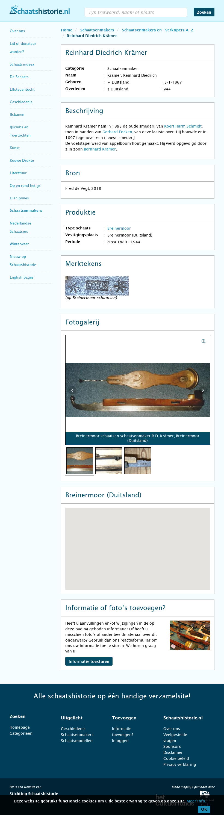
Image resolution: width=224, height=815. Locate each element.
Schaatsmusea (22, 64)
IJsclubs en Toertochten (20, 131)
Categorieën (21, 733)
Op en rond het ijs (25, 186)
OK (204, 809)
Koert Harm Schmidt (183, 126)
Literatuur (18, 173)
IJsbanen (17, 115)
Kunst (15, 148)
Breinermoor (119, 228)
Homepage (20, 727)
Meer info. (196, 801)
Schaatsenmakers (26, 210)
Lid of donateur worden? (23, 48)
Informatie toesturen (89, 662)
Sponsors (172, 746)
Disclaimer (173, 752)
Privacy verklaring (179, 764)
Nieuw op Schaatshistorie (23, 261)
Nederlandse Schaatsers (20, 227)
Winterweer (19, 244)
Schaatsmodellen (77, 741)
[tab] (28, 716)
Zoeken (204, 12)
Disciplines (19, 198)
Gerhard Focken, (117, 132)
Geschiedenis (21, 102)
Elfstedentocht (22, 89)
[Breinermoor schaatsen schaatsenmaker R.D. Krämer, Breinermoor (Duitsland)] (79, 460)
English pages (22, 277)
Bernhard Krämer (100, 149)
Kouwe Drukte (22, 160)
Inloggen (120, 741)
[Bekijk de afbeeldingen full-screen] (138, 390)
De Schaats (19, 77)
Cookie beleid (176, 758)
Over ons (17, 31)
